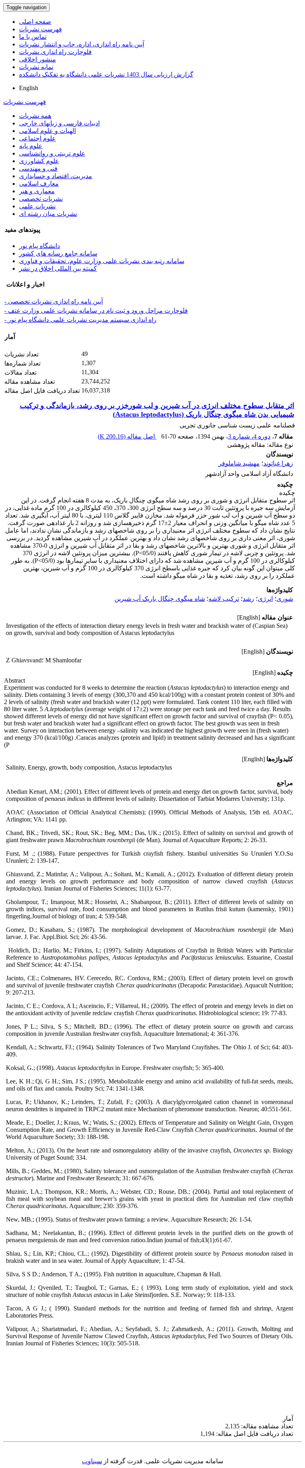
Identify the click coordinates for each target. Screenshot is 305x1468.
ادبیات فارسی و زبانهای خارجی (59, 123)
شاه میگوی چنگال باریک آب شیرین (159, 598)
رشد (248, 598)
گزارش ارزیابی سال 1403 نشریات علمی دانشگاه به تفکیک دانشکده (106, 74)
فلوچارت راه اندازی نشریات (55, 51)
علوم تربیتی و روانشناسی (52, 153)
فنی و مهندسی (38, 168)
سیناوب (92, 1461)
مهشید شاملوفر (239, 463)
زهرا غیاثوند (278, 463)
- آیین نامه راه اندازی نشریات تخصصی (53, 301)
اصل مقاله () (127, 436)
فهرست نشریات (40, 29)
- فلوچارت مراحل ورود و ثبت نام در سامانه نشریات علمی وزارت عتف (96, 310)
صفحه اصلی (35, 21)
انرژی (265, 598)
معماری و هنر (37, 191)
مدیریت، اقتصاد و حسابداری (55, 176)
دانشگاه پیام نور (39, 245)
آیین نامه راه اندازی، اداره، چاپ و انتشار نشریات (81, 44)
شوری (284, 598)
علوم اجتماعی (37, 138)
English (28, 88)
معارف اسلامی (39, 183)
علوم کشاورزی (39, 161)
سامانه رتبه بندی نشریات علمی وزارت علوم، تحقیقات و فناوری (101, 261)
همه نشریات (35, 115)
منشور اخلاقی (37, 59)
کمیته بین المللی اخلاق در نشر (58, 268)
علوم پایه (30, 145)
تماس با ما (32, 36)
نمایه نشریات (36, 66)
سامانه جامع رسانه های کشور (58, 253)
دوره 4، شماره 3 (249, 436)
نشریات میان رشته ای (48, 213)
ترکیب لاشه (223, 598)
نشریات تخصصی (41, 198)
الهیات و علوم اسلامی (47, 130)
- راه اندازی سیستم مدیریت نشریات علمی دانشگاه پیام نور (80, 319)
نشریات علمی (37, 206)
